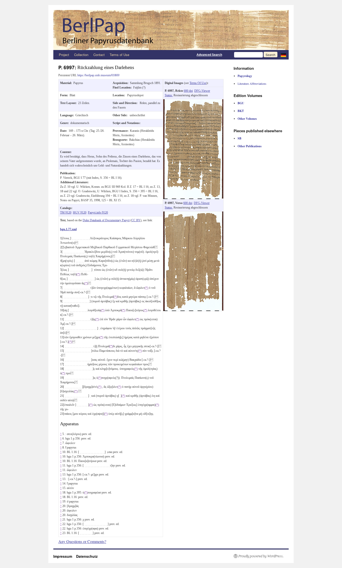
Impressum (64, 556)
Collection (81, 54)
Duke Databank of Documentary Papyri (106, 220)
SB (239, 138)
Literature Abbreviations (252, 84)
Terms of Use (119, 54)
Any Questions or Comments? (82, 541)
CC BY (135, 220)
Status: (169, 95)
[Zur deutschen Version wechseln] (283, 55)
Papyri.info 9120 (98, 212)
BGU (241, 103)
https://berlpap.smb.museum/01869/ (98, 75)
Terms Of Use (198, 83)
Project (64, 54)
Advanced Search (209, 54)
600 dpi (188, 90)
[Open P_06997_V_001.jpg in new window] (193, 214)
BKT (241, 111)
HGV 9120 (79, 212)
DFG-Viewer (202, 90)
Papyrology (245, 76)
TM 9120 (65, 212)
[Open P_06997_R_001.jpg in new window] (193, 101)
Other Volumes (247, 118)
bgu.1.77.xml (68, 229)
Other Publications (250, 146)
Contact (99, 54)
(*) (78, 274)
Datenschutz (87, 556)
